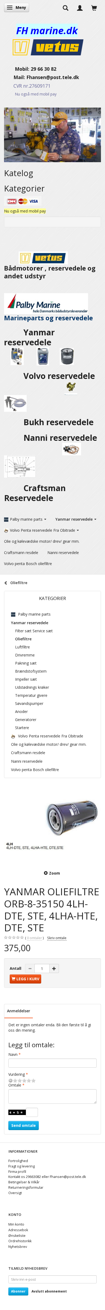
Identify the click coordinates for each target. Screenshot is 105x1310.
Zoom (54, 873)
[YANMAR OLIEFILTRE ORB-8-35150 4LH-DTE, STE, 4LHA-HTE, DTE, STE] (52, 825)
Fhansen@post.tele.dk (52, 77)
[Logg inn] (80, 7)
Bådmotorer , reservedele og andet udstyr (50, 272)
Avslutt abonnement (49, 1291)
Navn (13, 1054)
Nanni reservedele (61, 437)
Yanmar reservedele (29, 337)
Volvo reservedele (60, 375)
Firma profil (17, 1171)
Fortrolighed (18, 1161)
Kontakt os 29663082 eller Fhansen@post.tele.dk (47, 1176)
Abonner (18, 1291)
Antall (16, 968)
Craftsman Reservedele (35, 492)
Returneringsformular (25, 1187)
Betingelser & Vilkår (24, 1182)
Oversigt (15, 1193)
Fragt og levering (21, 1166)
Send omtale (23, 1125)
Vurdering (16, 1074)
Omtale (14, 1085)
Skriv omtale (56, 938)
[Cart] (94, 7)
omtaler (34, 938)
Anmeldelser (18, 1010)
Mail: (15, 77)
